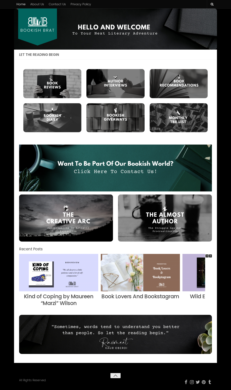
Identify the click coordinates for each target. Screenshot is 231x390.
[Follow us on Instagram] (192, 382)
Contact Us (57, 4)
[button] (210, 255)
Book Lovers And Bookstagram (140, 296)
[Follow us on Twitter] (197, 382)
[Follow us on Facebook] (186, 382)
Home (21, 4)
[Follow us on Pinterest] (203, 382)
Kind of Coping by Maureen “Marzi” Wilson (59, 300)
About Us (37, 4)
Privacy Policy (81, 4)
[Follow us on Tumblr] (209, 382)
